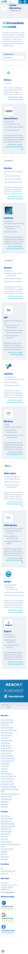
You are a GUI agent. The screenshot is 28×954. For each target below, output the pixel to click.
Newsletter (4, 859)
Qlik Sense (8, 421)
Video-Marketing (6, 799)
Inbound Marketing (7, 756)
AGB (2, 868)
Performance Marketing (8, 776)
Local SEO (4, 769)
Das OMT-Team (5, 816)
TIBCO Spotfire (10, 525)
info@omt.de (5, 889)
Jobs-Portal (4, 839)
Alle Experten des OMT (8, 826)
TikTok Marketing (6, 796)
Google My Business (7, 751)
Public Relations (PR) (7, 784)
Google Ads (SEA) (6, 748)
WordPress (4, 807)
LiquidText (8, 374)
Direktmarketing (6, 735)
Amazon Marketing (7, 722)
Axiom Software (11, 118)
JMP (6, 317)
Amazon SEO (5, 725)
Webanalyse (5, 802)
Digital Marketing (6, 733)
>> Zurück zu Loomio (15, 10)
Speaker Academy (6, 831)
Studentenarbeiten (7, 849)
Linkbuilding (5, 763)
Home (12, 705)
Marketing (4, 771)
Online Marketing (6, 774)
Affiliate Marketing (7, 720)
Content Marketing (7, 727)
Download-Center (6, 842)
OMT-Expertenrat (6, 821)
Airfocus (7, 80)
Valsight (7, 581)
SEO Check (4, 836)
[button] (3, 951)
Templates (4, 851)
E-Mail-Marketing (6, 740)
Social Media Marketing (8, 787)
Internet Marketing (7, 761)
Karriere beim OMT (7, 818)
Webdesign (4, 804)
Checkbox (8, 168)
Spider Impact (10, 473)
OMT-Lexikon (5, 857)
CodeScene (8, 218)
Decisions (8, 268)
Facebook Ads (5, 743)
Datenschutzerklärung (8, 871)
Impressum (4, 874)
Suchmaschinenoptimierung (10, 794)
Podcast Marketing (7, 781)
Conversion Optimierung (9, 730)
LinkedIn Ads (5, 766)
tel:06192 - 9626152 (7, 887)
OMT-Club (4, 854)
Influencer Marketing (7, 758)
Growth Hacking (6, 753)
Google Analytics (6, 745)
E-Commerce (5, 738)
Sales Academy (5, 834)
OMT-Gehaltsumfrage (8, 824)
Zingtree (7, 631)
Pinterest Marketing (7, 779)
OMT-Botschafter (6, 829)
